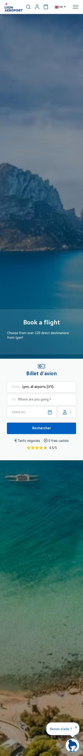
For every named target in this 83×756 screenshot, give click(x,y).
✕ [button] (76, 727)
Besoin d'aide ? (61, 729)
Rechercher (41, 428)
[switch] (28, 7)
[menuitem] (28, 7)
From (16, 387)
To (14, 399)
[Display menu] (75, 7)
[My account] (37, 7)
